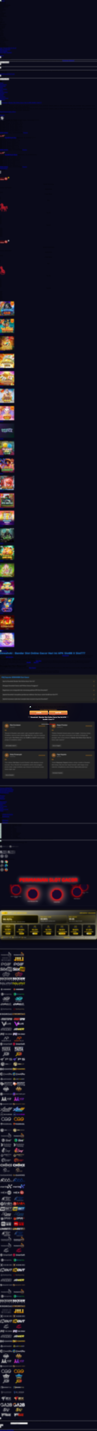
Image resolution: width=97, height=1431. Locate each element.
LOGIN (38, 713)
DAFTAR (58, 713)
